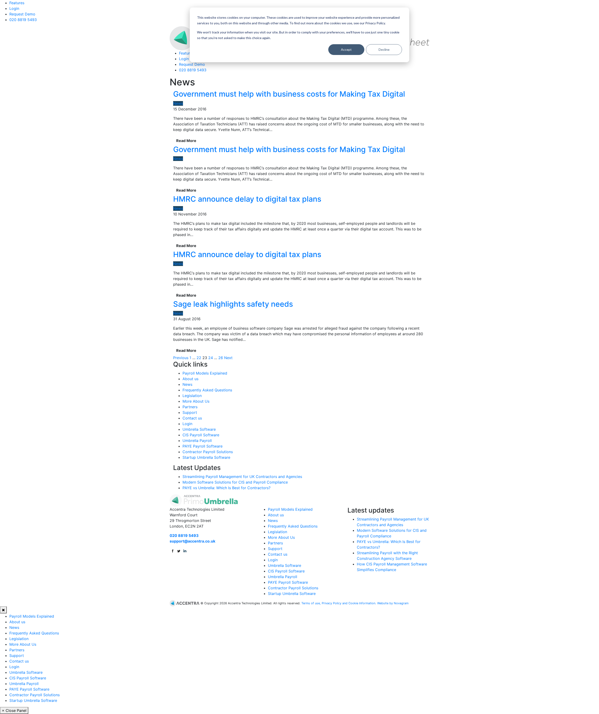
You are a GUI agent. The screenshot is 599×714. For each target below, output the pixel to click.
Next (228, 357)
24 (210, 357)
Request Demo (22, 14)
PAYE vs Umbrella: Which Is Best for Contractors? (226, 487)
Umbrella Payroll (197, 440)
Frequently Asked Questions (207, 390)
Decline (384, 49)
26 (220, 357)
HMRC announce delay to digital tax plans (247, 199)
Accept (346, 49)
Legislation (192, 395)
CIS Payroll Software (201, 435)
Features (16, 2)
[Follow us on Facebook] (173, 550)
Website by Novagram (393, 603)
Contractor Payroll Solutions (208, 451)
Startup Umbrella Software (206, 457)
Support (190, 412)
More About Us (196, 401)
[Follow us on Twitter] (179, 550)
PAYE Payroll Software (203, 446)
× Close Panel (14, 710)
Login (14, 8)
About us (190, 378)
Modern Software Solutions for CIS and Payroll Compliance (235, 482)
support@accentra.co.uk (192, 541)
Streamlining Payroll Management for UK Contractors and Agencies (242, 476)
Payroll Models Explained (205, 373)
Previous (180, 357)
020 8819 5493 (23, 19)
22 (199, 357)
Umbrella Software (199, 429)
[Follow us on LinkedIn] (185, 550)
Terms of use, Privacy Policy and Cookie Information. (338, 603)
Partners (190, 406)
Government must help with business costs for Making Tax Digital (289, 93)
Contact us (192, 418)
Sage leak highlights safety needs (233, 304)
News (178, 103)
